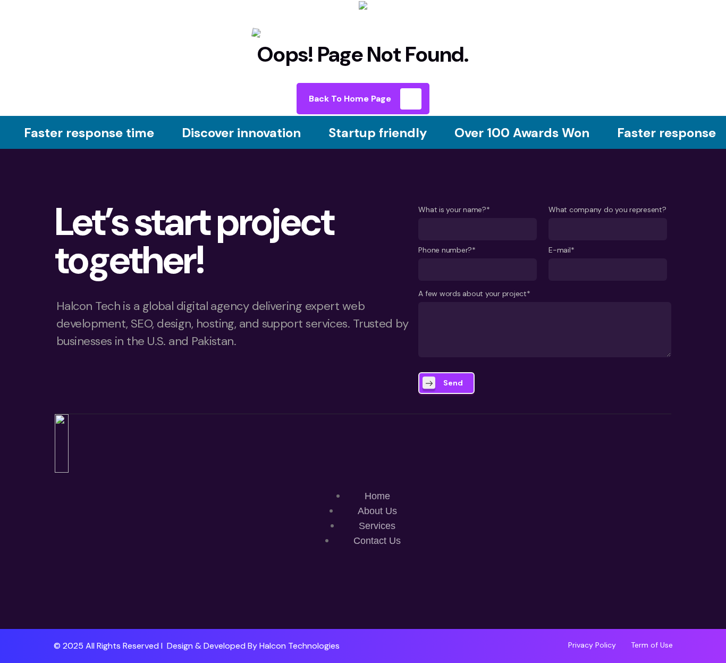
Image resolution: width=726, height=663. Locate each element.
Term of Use (652, 645)
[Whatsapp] (331, 598)
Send (453, 383)
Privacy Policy (592, 645)
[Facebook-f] (363, 598)
